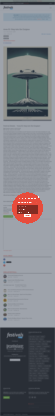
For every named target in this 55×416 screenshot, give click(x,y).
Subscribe (27, 215)
